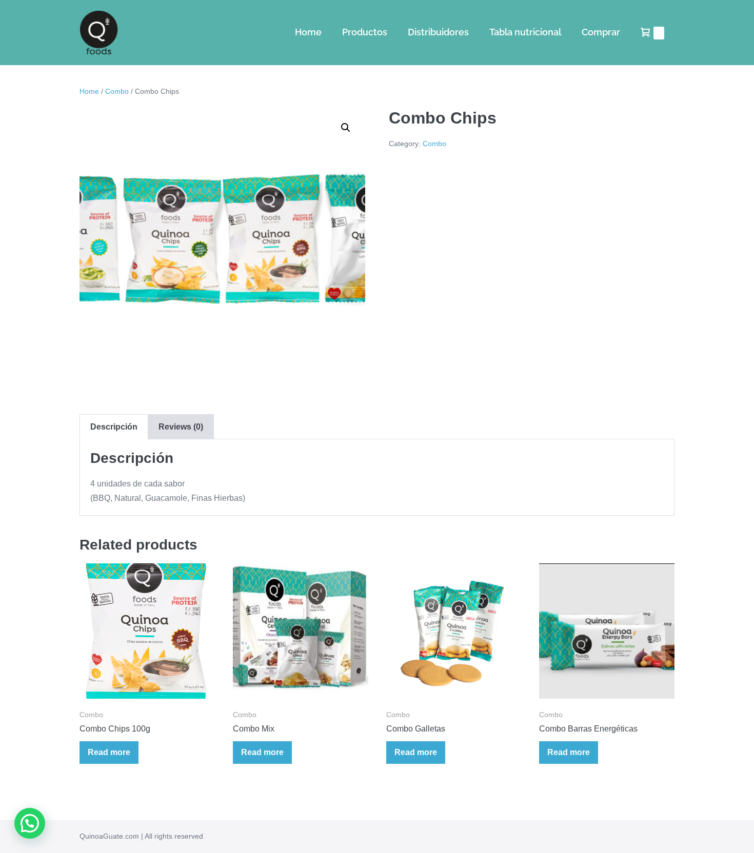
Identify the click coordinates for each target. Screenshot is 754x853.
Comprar (601, 32)
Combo (117, 91)
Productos (364, 32)
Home (308, 32)
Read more (109, 752)
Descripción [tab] (113, 426)
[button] (345, 127)
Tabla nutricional (525, 32)
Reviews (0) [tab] (180, 426)
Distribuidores (438, 32)
